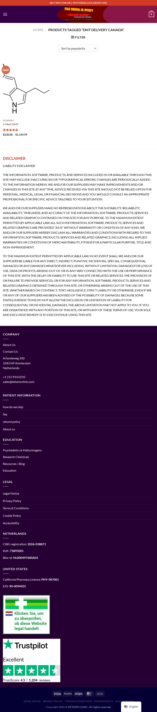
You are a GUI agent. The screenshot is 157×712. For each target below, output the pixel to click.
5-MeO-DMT (10, 124)
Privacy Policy (12, 501)
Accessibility (11, 523)
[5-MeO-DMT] (27, 88)
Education (9, 470)
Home (38, 30)
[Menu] (5, 14)
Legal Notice (11, 493)
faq (5, 414)
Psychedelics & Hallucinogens (22, 450)
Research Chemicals (16, 457)
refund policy (11, 421)
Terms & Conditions (16, 508)
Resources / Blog (14, 463)
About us (9, 429)
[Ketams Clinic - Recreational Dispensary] (78, 14)
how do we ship (13, 407)
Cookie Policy (12, 515)
